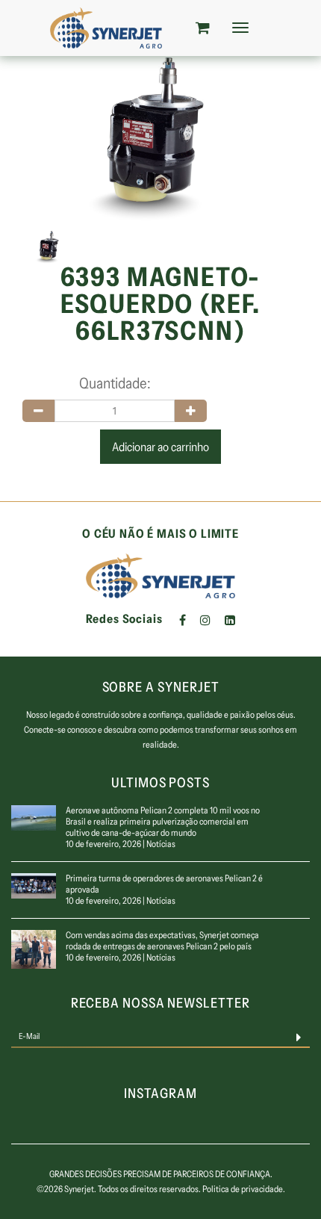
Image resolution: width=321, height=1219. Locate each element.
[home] (160, 574)
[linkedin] (230, 619)
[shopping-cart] (203, 27)
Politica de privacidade (242, 1188)
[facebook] (182, 619)
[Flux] (105, 28)
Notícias (160, 843)
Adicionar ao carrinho (160, 446)
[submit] (299, 1035)
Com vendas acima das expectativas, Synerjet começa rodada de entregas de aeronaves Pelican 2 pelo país (162, 940)
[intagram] (205, 619)
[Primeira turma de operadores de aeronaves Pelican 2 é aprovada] (33, 884)
